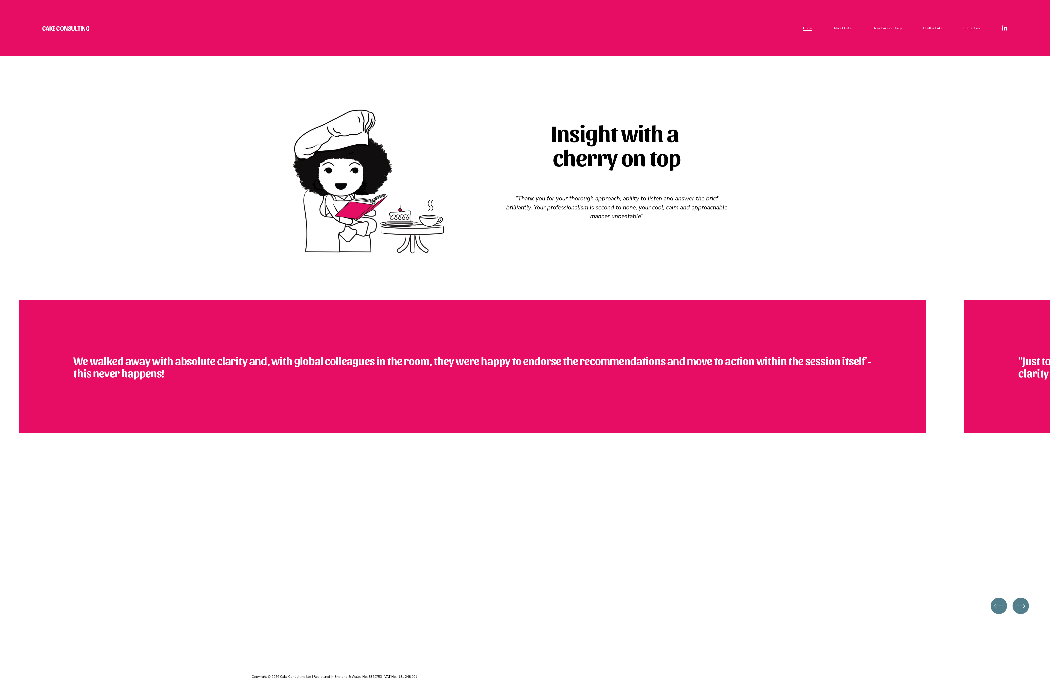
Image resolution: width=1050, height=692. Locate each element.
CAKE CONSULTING (66, 28)
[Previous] (999, 606)
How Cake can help (887, 28)
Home (807, 28)
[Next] (1021, 606)
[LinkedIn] (1004, 28)
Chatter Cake (932, 28)
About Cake (842, 28)
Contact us (971, 28)
